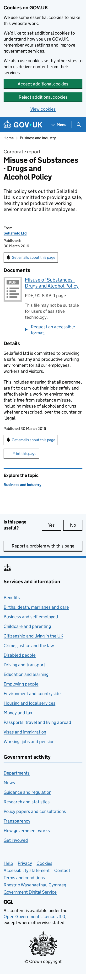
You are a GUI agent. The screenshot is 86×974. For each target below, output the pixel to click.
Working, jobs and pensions (30, 741)
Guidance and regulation (27, 792)
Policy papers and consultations (35, 811)
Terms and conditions (24, 877)
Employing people (21, 684)
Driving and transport (24, 664)
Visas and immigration (25, 732)
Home (9, 138)
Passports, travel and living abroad (37, 722)
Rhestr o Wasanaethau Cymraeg (35, 885)
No (76, 525)
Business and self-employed (31, 616)
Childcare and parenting (27, 626)
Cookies (44, 863)
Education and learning (26, 674)
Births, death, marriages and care (36, 607)
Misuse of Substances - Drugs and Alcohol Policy (52, 283)
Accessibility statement (27, 870)
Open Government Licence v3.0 (34, 916)
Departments (17, 773)
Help (8, 863)
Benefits (12, 597)
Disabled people (20, 655)
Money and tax (18, 712)
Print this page (24, 453)
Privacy (25, 863)
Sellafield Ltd (15, 233)
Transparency (17, 821)
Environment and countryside (32, 693)
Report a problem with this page (43, 546)
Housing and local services (29, 703)
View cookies (43, 109)
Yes (54, 525)
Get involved (16, 840)
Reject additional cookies (43, 97)
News (9, 782)
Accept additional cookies (43, 84)
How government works (27, 830)
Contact (62, 870)
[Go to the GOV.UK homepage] (23, 124)
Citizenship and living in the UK (33, 636)
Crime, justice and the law (29, 645)
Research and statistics (27, 802)
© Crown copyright (43, 961)
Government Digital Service (30, 892)
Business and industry (38, 138)
